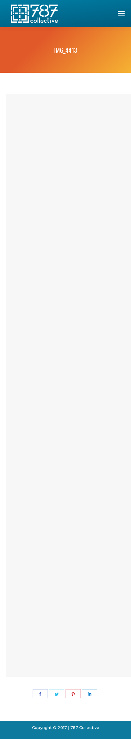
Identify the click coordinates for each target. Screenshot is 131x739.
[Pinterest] (73, 693)
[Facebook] (40, 693)
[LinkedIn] (89, 693)
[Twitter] (56, 693)
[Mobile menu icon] (121, 13)
